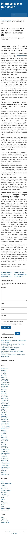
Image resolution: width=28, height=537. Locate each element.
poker (2, 497)
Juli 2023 (3, 430)
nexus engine (7, 264)
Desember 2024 (5, 400)
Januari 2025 (4, 398)
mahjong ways (4, 496)
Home (2, 20)
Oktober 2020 (4, 465)
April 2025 (4, 393)
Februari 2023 (4, 439)
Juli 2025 (3, 388)
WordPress (9, 531)
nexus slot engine (22, 55)
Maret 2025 (4, 395)
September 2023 (5, 426)
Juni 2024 (3, 411)
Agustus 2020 (4, 469)
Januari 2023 (4, 441)
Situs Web (3, 315)
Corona (3, 485)
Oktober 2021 (4, 451)
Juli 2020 (3, 471)
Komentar (3, 287)
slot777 (3, 504)
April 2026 (4, 375)
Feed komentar (5, 521)
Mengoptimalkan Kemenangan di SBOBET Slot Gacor (6, 274)
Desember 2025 (5, 382)
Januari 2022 (4, 448)
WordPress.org (5, 522)
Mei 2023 (3, 433)
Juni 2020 (3, 472)
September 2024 (5, 405)
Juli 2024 (3, 409)
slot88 (2, 506)
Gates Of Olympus (5, 490)
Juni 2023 (3, 432)
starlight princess (5, 508)
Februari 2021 (4, 458)
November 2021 (5, 449)
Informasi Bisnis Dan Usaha (11, 5)
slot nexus (17, 266)
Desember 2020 (5, 462)
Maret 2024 (4, 416)
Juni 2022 (3, 442)
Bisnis (2, 481)
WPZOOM (15, 533)
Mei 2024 (3, 412)
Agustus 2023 (4, 428)
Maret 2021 (4, 456)
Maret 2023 (4, 437)
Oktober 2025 (4, 386)
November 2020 (5, 463)
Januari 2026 (4, 381)
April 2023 (4, 435)
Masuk (2, 517)
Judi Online (4, 492)
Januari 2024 (4, 419)
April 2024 (4, 414)
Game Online (4, 488)
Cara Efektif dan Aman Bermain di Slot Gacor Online (20, 274)
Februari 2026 (4, 379)
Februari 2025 (4, 396)
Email (2, 309)
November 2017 (5, 474)
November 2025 (5, 384)
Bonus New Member (6, 483)
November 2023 (5, 423)
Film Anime (4, 487)
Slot (2, 501)
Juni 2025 (3, 389)
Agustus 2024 (4, 407)
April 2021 (3, 455)
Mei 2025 (3, 391)
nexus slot (14, 264)
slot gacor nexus (9, 266)
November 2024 (5, 402)
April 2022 (4, 444)
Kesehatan (3, 494)
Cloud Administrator (8, 38)
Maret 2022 (4, 446)
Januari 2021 (4, 460)
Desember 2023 (5, 421)
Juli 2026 (3, 370)
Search (25, 15)
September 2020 (5, 467)
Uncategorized (8, 20)
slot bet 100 (4, 503)
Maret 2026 (4, 377)
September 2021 (5, 453)
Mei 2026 (3, 374)
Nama (2, 303)
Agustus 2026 (4, 368)
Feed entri (3, 519)
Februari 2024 (4, 418)
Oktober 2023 (4, 425)
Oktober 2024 (4, 403)
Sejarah (3, 499)
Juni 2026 (3, 372)
